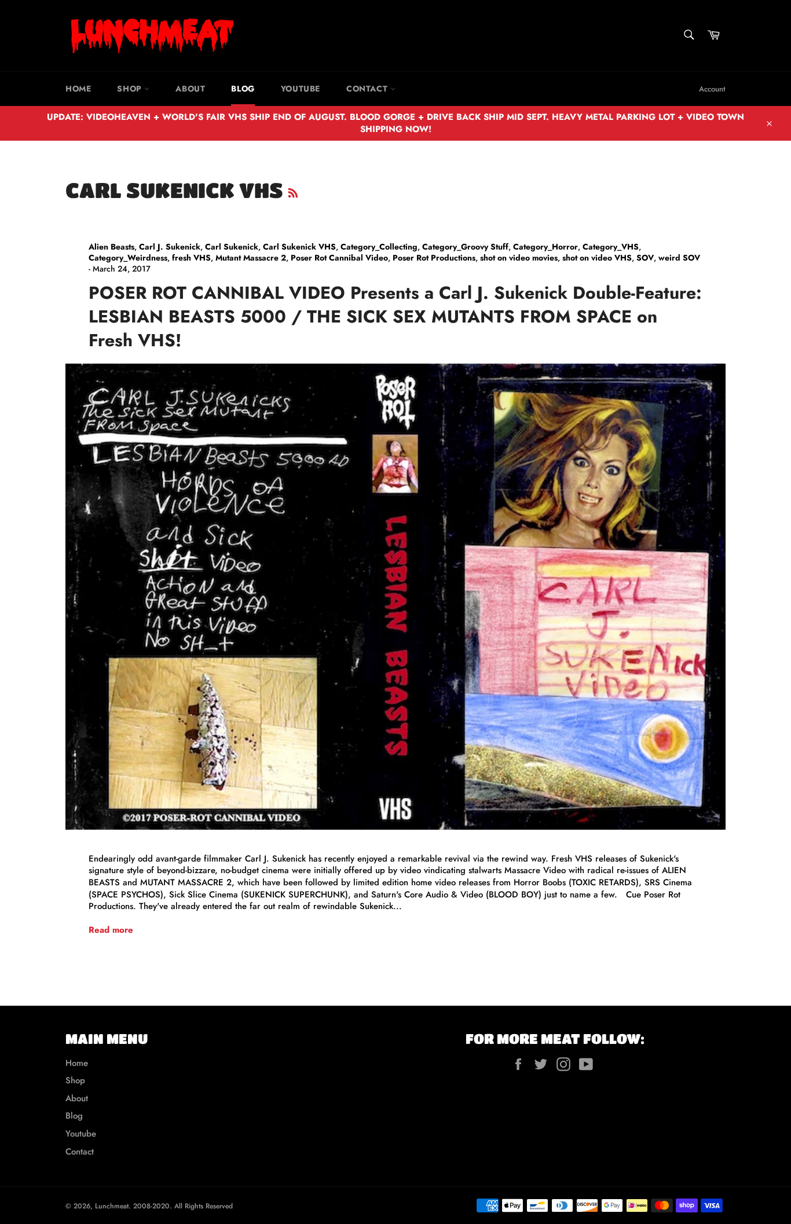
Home (78, 88)
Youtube (300, 88)
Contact (368, 88)
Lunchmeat (112, 1206)
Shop (130, 88)
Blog (242, 88)
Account (712, 88)
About (190, 88)
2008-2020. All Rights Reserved (183, 1206)
